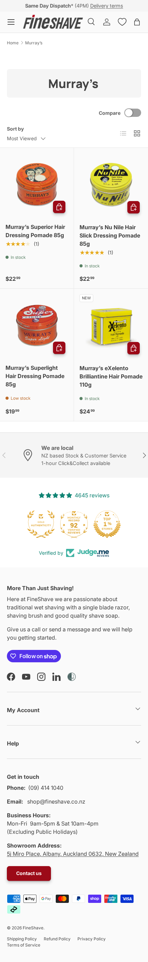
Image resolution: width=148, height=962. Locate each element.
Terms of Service (23, 945)
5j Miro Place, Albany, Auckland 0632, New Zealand (73, 853)
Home (13, 42)
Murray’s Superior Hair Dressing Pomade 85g (35, 231)
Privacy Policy (91, 938)
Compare (109, 113)
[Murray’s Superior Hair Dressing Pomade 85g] (37, 184)
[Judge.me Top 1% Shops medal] (107, 524)
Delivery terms (106, 6)
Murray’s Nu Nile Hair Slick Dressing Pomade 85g (110, 235)
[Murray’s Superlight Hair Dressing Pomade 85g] (37, 325)
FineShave (33, 927)
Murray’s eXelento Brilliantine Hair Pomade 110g (111, 376)
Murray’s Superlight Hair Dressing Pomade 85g (35, 376)
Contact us (29, 873)
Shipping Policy (22, 938)
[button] (137, 22)
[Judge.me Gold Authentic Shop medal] (41, 524)
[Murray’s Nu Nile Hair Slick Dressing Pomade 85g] (111, 184)
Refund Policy (57, 938)
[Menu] (11, 22)
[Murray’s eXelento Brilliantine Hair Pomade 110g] (111, 325)
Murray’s (33, 42)
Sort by (15, 129)
